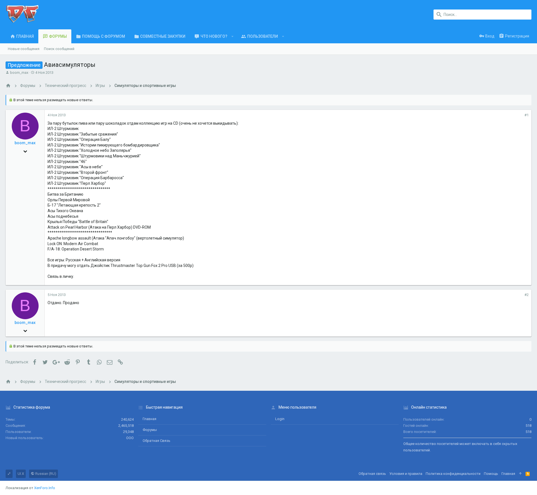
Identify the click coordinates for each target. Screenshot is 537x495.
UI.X (21, 474)
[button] (233, 36)
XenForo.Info (44, 488)
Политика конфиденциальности (453, 474)
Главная (149, 419)
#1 (526, 115)
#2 (526, 295)
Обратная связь (156, 441)
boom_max (19, 72)
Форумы (150, 430)
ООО (130, 438)
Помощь (491, 474)
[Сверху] (520, 474)
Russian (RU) (45, 474)
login (279, 419)
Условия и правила (405, 474)
